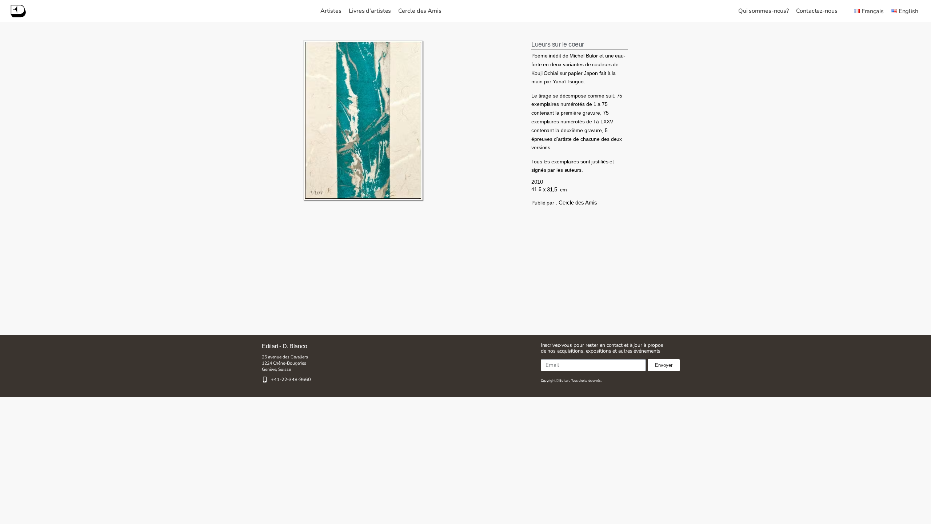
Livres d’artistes (370, 11)
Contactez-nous (817, 11)
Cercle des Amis (419, 11)
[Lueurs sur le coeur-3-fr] (363, 120)
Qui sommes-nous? (763, 11)
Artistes (330, 11)
